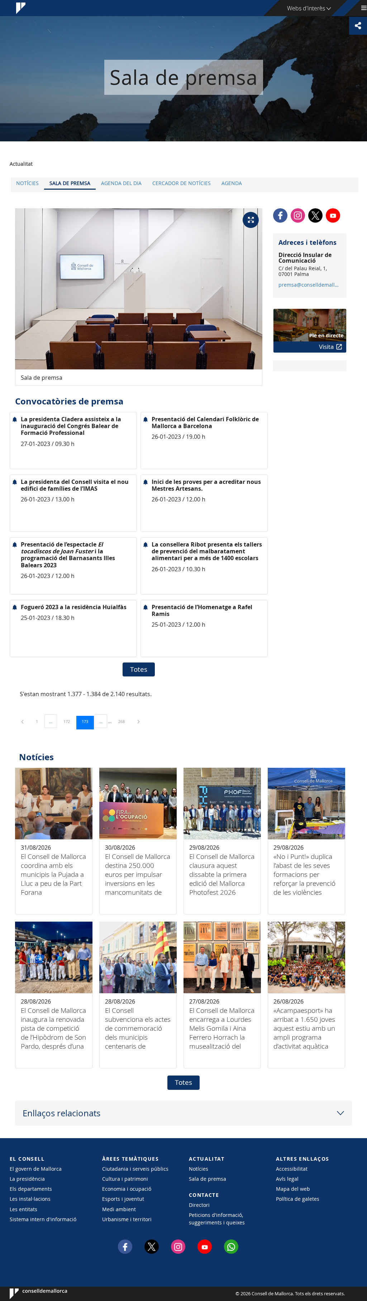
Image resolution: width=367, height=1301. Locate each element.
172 (69, 721)
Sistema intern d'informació (43, 1219)
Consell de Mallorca (31, 1294)
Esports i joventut (123, 1198)
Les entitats (23, 1209)
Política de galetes (297, 1198)
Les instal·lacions (30, 1198)
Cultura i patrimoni (125, 1178)
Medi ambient (119, 1209)
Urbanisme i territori (127, 1219)
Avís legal (287, 1178)
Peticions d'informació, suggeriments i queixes (217, 1219)
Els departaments (31, 1188)
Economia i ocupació (126, 1188)
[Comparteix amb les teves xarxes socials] (358, 26)
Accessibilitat (292, 1168)
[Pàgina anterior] (23, 721)
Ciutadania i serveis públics (135, 1168)
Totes (138, 669)
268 (124, 721)
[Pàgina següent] (138, 721)
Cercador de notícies (181, 183)
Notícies (27, 183)
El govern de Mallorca (36, 1168)
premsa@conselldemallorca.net (309, 285)
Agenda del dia (121, 183)
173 (87, 721)
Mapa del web (293, 1188)
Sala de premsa (69, 183)
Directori (199, 1205)
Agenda (231, 183)
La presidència (27, 1178)
